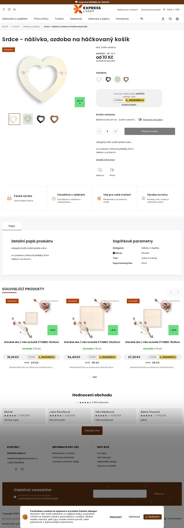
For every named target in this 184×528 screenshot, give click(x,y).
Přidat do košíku (149, 131)
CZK (177, 9)
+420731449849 (15, 462)
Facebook (3, 9)
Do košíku (24, 319)
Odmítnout (134, 516)
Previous (171, 292)
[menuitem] (16, 19)
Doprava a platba (106, 465)
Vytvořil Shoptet (174, 518)
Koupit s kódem (129, 104)
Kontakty (102, 453)
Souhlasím (153, 516)
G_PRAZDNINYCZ (135, 100)
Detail (38, 319)
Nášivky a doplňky (150, 248)
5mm (144, 263)
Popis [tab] (12, 226)
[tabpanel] (31, 336)
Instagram (9, 9)
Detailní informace (105, 159)
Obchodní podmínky (150, 9)
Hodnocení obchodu (92, 395)
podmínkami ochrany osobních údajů (38, 498)
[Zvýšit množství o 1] (115, 131)
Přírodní (145, 253)
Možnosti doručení (153, 119)
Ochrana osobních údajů (65, 461)
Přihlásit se (159, 494)
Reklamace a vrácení (127, 9)
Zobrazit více (92, 430)
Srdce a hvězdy (149, 258)
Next (178, 292)
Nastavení (116, 516)
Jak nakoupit (104, 457)
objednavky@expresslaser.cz (22, 458)
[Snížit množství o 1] (99, 131)
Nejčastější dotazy (107, 461)
